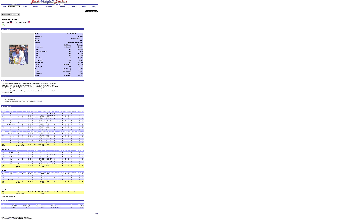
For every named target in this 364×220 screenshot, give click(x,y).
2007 (3, 152)
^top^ (96, 213)
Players (25, 6)
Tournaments (48, 6)
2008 (3, 156)
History (94, 6)
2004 (3, 117)
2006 (3, 120)
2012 (3, 135)
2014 (3, 140)
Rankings (62, 6)
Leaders (74, 6)
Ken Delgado (20, 64)
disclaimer (11, 218)
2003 (3, 115)
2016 (3, 142)
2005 (3, 119)
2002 (3, 113)
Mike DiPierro (38, 101)
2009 (3, 160)
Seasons (35, 6)
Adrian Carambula (56, 206)
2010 (3, 122)
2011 (3, 128)
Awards (84, 6)
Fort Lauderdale (40, 206)
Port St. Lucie (40, 207)
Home (4, 6)
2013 (3, 138)
